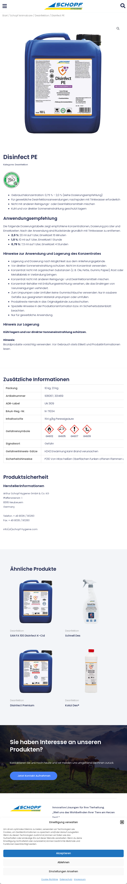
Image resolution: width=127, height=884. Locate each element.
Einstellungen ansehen (63, 871)
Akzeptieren (63, 853)
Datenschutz (66, 879)
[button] (122, 822)
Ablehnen (63, 862)
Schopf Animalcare (21, 15)
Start (5, 15)
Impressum (80, 879)
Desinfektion (42, 15)
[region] (63, 425)
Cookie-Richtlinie (49, 879)
